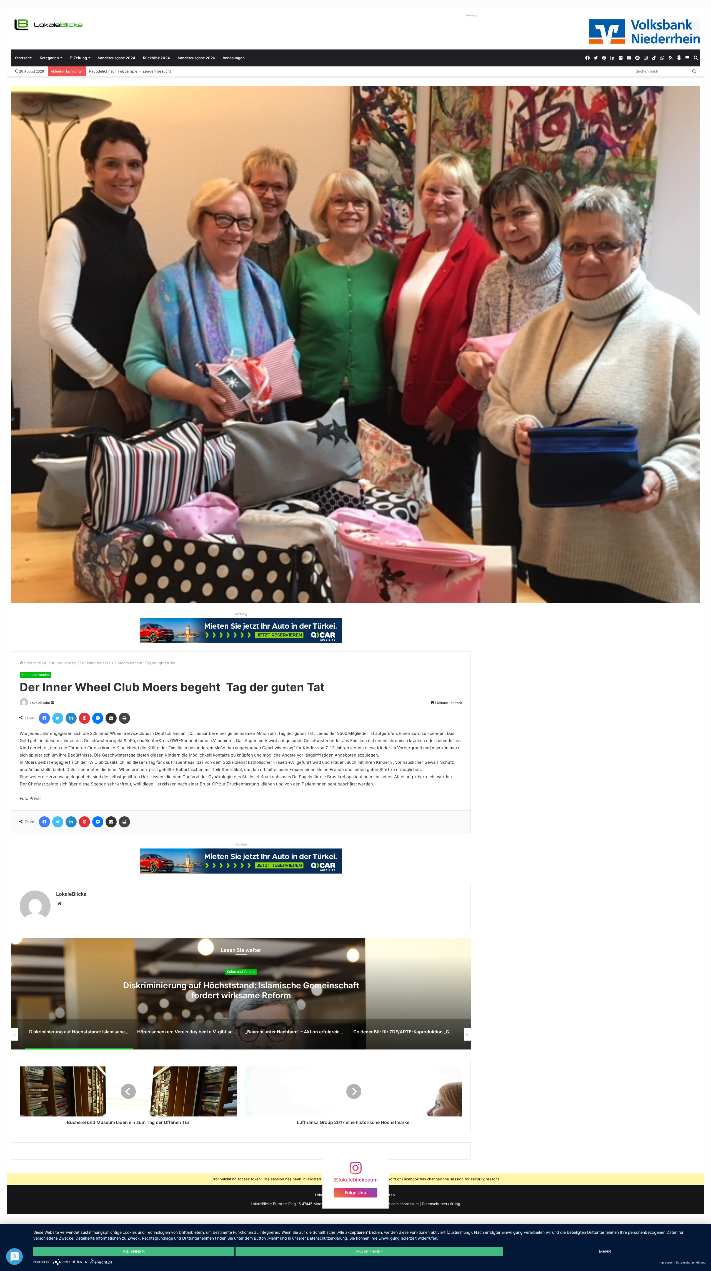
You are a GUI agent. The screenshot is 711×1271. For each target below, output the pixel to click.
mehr (605, 1251)
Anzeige (471, 15)
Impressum (409, 1204)
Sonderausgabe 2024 (116, 58)
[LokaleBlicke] (48, 25)
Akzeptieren (370, 1251)
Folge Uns (355, 1192)
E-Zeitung (78, 58)
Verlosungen (234, 58)
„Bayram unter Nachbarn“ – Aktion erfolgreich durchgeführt (241, 991)
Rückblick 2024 (156, 58)
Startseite (23, 58)
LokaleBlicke (40, 703)
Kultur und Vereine (60, 663)
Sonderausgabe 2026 (196, 58)
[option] (241, 993)
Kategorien (49, 58)
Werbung (241, 614)
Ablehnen (134, 1251)
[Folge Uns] (355, 1170)
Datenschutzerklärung (441, 1204)
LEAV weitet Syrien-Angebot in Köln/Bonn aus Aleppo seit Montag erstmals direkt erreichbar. (170, 71)
